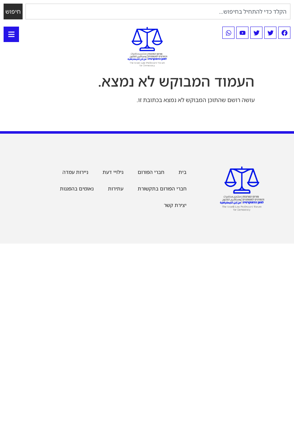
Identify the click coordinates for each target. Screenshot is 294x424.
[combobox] (157, 11)
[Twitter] (270, 33)
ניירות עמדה (75, 172)
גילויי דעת (113, 172)
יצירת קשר (175, 205)
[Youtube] (242, 33)
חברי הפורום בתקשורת (162, 188)
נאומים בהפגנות (77, 188)
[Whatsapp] (228, 33)
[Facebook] (284, 33)
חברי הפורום (151, 172)
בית (182, 172)
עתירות (115, 188)
